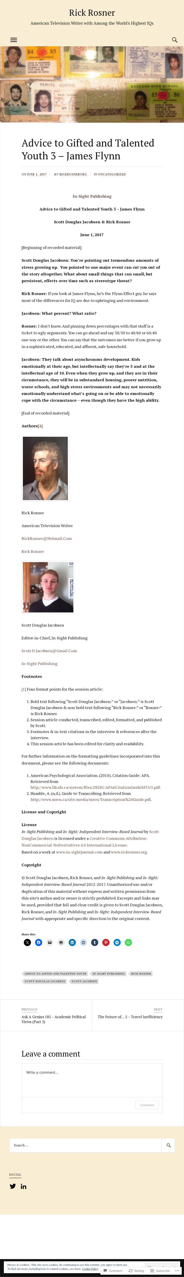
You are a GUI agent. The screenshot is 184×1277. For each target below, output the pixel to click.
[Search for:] (92, 1145)
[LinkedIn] (24, 1186)
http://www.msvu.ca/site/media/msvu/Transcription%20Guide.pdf (91, 799)
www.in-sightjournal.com (79, 852)
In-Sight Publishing (92, 196)
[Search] (170, 40)
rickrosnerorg (73, 174)
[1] (40, 425)
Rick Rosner (92, 12)
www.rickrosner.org (129, 852)
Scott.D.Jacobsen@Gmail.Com (49, 650)
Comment (147, 1105)
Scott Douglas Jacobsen (45, 981)
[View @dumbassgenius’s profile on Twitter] (13, 1186)
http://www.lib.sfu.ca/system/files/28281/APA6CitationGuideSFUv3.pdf (95, 787)
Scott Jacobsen (84, 981)
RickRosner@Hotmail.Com (47, 538)
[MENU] (13, 40)
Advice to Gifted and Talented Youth (55, 973)
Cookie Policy (90, 1268)
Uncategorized (112, 174)
